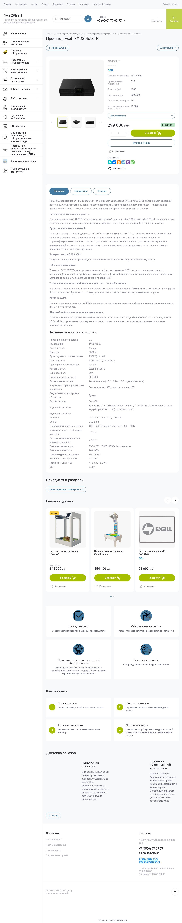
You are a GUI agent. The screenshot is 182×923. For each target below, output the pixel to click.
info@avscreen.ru (148, 858)
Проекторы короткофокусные (100, 34)
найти (88, 18)
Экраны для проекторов (17, 80)
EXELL (110, 70)
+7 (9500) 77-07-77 (109, 20)
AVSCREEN (12, 16)
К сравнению (118, 151)
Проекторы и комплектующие (20, 61)
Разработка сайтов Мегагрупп (112, 920)
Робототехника (19, 98)
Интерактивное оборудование (19, 70)
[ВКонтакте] (114, 162)
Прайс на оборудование (19, 52)
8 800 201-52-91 (149, 853)
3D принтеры (18, 126)
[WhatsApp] (133, 162)
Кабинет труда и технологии (20, 170)
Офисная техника (20, 89)
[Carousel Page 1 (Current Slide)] (111, 596)
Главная (49, 34)
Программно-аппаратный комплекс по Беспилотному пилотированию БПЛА (23, 150)
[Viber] (128, 162)
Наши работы (18, 33)
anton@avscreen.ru (149, 861)
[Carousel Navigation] (171, 500)
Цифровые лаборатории (18, 117)
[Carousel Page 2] (113, 596)
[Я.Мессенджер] (110, 162)
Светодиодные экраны (23, 161)
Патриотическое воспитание (20, 43)
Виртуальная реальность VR (19, 107)
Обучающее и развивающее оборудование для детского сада (21, 137)
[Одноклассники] (119, 162)
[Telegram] (123, 162)
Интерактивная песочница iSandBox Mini (108, 553)
